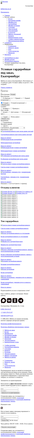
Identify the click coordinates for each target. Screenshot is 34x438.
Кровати (11, 36)
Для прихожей (13, 31)
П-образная (8, 98)
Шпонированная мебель (16, 41)
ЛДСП (5, 126)
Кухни (10, 19)
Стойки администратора (16, 39)
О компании (12, 46)
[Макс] (1, 3)
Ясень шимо (15, 117)
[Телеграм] (20, 303)
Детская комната (10, 340)
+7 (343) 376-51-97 (7, 312)
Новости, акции (13, 48)
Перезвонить (5, 12)
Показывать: (5, 129)
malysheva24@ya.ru (7, 315)
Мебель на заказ (10, 330)
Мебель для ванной (14, 34)
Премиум (16, 108)
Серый (5, 117)
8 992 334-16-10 (6, 309)
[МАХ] (4, 303)
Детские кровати (10, 354)
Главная (7, 15)
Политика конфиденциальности (11, 324)
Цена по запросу (6, 138)
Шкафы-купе (12, 22)
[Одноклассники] (15, 303)
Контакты (8, 54)
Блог (9, 49)
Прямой (18, 98)
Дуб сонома (14, 112)
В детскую (11, 32)
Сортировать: (5, 128)
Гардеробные (12, 24)
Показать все (5, 105)
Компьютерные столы (15, 37)
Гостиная (7, 352)
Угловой (13, 94)
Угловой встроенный (18, 103)
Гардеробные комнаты (12, 347)
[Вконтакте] (9, 303)
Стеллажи (11, 27)
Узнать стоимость (6, 87)
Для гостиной (12, 29)
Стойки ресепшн (10, 345)
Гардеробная (7, 122)
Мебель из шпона (10, 357)
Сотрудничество (13, 51)
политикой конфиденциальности (12, 398)
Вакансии (11, 53)
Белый (5, 112)
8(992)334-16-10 (6, 9)
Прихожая (8, 338)
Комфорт (6, 108)
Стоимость (8, 42)
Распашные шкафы (14, 20)
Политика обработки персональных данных (15, 327)
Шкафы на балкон (14, 25)
